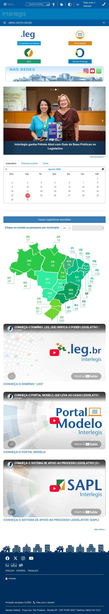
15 (98, 187)
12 (55, 187)
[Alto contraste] (70, 4)
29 (98, 195)
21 (83, 191)
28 (83, 195)
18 (41, 191)
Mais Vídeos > (100, 529)
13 (69, 187)
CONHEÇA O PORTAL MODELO (24, 452)
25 (41, 195)
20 (69, 191)
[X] (15, 558)
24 (28, 195)
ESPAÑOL (21, 570)
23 (12, 195)
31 (28, 200)
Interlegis (14, 13)
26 (55, 195)
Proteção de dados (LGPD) (18, 602)
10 (28, 187)
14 (83, 187)
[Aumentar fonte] (78, 4)
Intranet (12, 578)
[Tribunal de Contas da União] (20, 565)
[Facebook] (8, 558)
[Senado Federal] (38, 4)
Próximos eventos (29, 163)
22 (98, 191)
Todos (45, 163)
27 (69, 195)
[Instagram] (23, 558)
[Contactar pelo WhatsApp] (99, 71)
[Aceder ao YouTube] (92, 71)
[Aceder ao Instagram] (86, 71)
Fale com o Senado (89, 4)
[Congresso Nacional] (14, 565)
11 (41, 187)
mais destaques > (98, 157)
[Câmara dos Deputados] (8, 565)
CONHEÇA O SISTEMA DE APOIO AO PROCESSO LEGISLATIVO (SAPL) (51, 520)
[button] (61, 4)
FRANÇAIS (33, 570)
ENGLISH (10, 570)
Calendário (11, 163)
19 (55, 191)
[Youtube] (30, 558)
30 (12, 200)
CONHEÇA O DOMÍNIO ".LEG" (23, 384)
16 (12, 191)
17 (28, 191)
